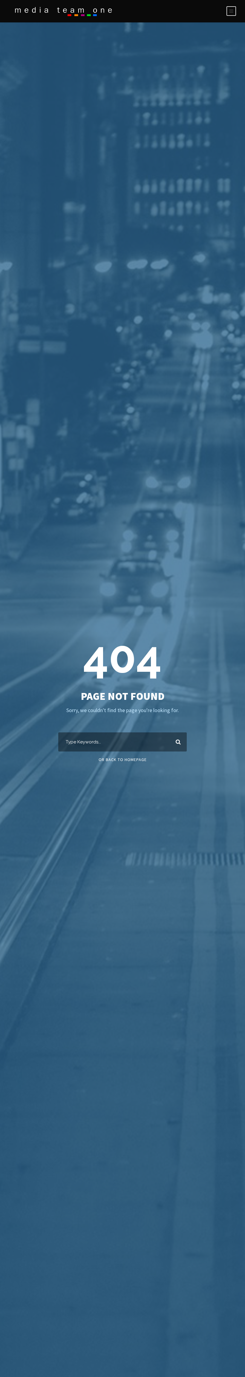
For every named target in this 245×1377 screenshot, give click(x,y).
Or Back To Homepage (123, 759)
